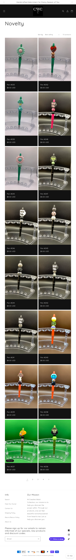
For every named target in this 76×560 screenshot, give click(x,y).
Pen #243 (11, 194)
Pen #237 (11, 467)
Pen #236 (44, 467)
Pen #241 (10, 357)
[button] (4, 11)
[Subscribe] (38, 539)
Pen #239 (11, 412)
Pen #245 (44, 248)
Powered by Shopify (47, 555)
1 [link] (27, 479)
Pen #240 (44, 357)
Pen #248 (44, 139)
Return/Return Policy (12, 517)
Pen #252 (44, 85)
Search (7, 499)
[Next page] (49, 479)
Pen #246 (11, 248)
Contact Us (9, 508)
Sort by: (40, 34)
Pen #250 (11, 139)
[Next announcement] (72, 2)
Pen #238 (44, 412)
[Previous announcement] (4, 2)
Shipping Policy (10, 513)
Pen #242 (44, 303)
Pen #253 (11, 85)
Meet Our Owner (10, 504)
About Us (8, 522)
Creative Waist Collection (34, 555)
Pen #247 (44, 194)
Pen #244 (11, 303)
